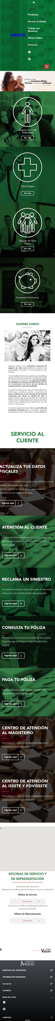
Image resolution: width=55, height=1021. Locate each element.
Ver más (27, 138)
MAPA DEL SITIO (9, 997)
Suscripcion (7, 984)
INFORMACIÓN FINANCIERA (14, 977)
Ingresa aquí (10, 555)
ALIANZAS (7, 990)
